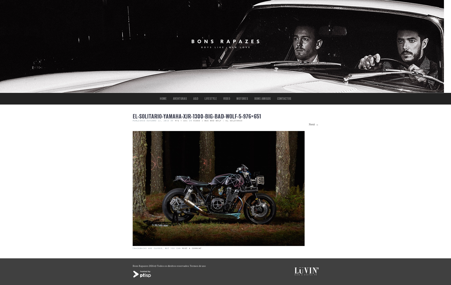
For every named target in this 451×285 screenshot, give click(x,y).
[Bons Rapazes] (225, 47)
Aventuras (180, 98)
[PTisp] (142, 277)
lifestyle (211, 98)
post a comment (192, 248)
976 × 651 (181, 121)
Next (314, 124)
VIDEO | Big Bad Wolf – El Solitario (218, 121)
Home (163, 98)
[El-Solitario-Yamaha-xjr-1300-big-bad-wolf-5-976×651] (219, 245)
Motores (242, 98)
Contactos (284, 98)
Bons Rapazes (140, 266)
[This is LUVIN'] (307, 274)
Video (226, 98)
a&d (195, 98)
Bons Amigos (262, 98)
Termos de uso (198, 266)
